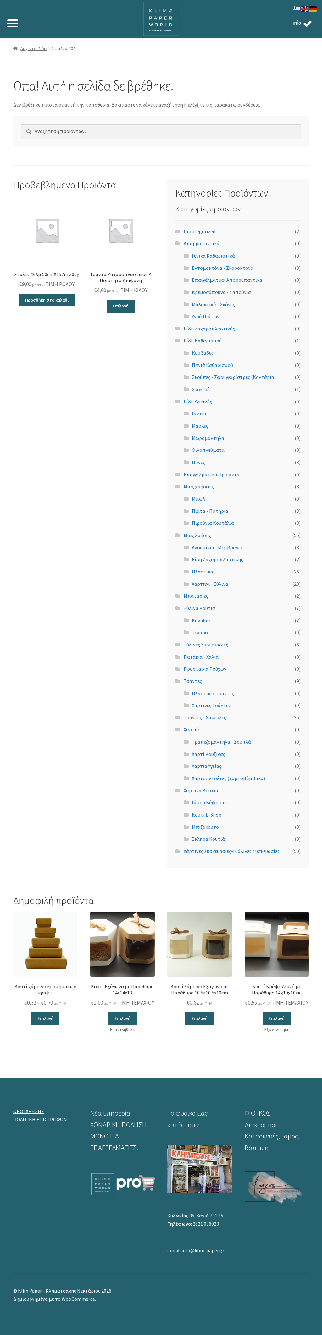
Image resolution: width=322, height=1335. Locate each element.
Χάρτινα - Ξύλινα (210, 584)
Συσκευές (202, 389)
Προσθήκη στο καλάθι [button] (47, 300)
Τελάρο (200, 632)
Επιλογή (121, 306)
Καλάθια (201, 620)
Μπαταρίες (196, 596)
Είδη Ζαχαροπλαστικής (209, 328)
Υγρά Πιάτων (205, 316)
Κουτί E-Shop (206, 815)
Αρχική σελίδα (33, 48)
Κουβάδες (203, 353)
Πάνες (198, 462)
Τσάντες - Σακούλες (205, 717)
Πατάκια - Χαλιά (201, 657)
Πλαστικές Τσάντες (213, 693)
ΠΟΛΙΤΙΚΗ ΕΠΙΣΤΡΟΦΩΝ (40, 1119)
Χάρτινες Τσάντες (211, 705)
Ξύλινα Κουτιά (199, 608)
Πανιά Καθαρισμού (212, 365)
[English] (305, 8)
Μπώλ (198, 499)
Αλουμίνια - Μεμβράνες (217, 547)
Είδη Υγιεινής (198, 401)
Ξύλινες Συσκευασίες (206, 644)
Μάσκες (200, 426)
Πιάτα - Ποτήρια (210, 511)
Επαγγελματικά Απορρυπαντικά (227, 280)
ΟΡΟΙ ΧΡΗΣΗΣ (28, 1111)
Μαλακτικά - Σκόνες (213, 304)
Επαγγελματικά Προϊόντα (212, 474)
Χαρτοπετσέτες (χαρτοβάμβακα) (228, 778)
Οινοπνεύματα (208, 450)
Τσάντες (193, 681)
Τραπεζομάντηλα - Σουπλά (221, 742)
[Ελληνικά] (297, 8)
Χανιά (203, 1215)
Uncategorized (199, 231)
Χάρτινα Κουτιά (201, 790)
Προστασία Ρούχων (205, 669)
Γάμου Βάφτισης (210, 802)
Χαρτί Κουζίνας (208, 754)
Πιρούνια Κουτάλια (213, 523)
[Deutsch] (313, 8)
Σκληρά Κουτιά (208, 839)
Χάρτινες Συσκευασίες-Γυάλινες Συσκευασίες (232, 851)
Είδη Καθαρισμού (203, 340)
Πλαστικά (202, 571)
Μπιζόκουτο (205, 827)
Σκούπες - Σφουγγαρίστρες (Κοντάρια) (234, 377)
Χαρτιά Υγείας (206, 766)
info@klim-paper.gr (202, 1250)
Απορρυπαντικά (201, 243)
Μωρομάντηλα (208, 438)
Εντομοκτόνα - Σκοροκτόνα (222, 268)
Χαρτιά (191, 729)
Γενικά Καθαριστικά (213, 255)
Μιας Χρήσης (197, 535)
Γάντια (199, 413)
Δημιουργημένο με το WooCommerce (54, 1299)
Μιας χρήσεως (199, 486)
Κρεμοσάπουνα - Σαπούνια (221, 292)
